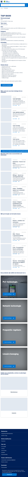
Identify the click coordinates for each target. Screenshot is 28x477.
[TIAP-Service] (6, 142)
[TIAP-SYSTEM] (6, 128)
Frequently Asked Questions (7, 433)
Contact (3, 448)
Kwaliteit (3, 452)
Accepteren (9, 474)
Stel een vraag (4, 435)
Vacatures (3, 441)
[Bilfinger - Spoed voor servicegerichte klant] (6, 178)
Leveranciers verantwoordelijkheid (8, 460)
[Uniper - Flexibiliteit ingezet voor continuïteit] (6, 191)
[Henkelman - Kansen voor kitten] (6, 164)
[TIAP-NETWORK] (6, 102)
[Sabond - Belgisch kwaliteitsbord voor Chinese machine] (6, 205)
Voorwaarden (4, 467)
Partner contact (4, 462)
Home (2, 8)
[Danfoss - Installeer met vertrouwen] (6, 223)
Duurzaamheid (4, 454)
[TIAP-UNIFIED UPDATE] (6, 115)
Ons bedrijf (3, 446)
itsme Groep (3, 450)
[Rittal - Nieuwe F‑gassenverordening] (6, 237)
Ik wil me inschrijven (6, 85)
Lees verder (15, 105)
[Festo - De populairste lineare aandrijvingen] (6, 250)
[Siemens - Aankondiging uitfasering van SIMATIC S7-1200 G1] (6, 264)
